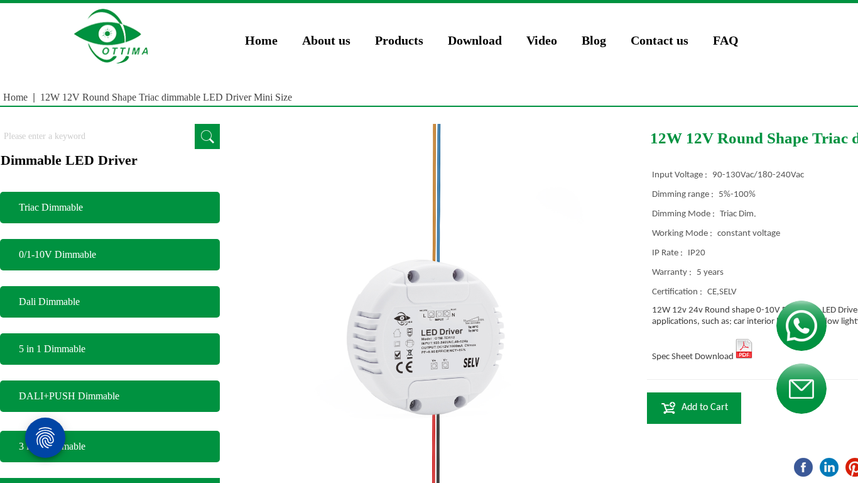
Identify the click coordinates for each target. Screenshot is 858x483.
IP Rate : (668, 253)
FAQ (726, 40)
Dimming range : (683, 194)
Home (261, 40)
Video (541, 40)
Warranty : (672, 272)
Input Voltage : (680, 175)
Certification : (678, 292)
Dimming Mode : (684, 214)
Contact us (659, 40)
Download (475, 40)
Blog (594, 40)
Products (399, 40)
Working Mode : (683, 233)
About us (326, 40)
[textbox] (97, 136)
